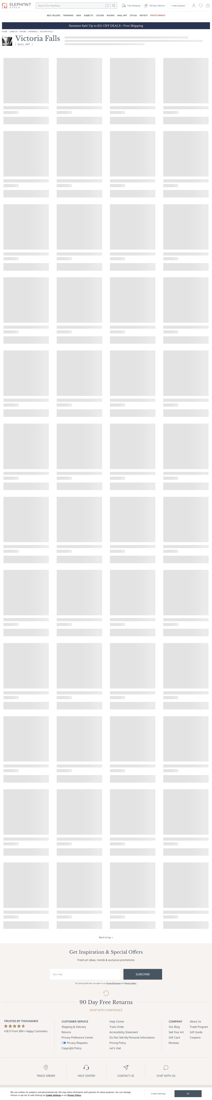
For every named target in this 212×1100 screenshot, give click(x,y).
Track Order (116, 1027)
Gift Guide (196, 1032)
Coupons (195, 1037)
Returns (66, 1032)
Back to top (105, 937)
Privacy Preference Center (77, 1037)
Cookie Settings (53, 1095)
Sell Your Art (176, 1032)
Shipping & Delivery (74, 1027)
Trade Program (199, 1027)
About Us (195, 1021)
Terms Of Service (113, 983)
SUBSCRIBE (143, 974)
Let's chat (115, 1048)
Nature (23, 31)
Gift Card (174, 1037)
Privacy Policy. (131, 983)
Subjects (13, 31)
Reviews (174, 1043)
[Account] (194, 6)
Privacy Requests (77, 1043)
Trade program (178, 5)
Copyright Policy (71, 1048)
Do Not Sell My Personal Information (132, 1037)
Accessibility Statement (123, 1032)
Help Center (116, 1021)
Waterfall (33, 31)
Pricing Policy (117, 1043)
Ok (188, 1093)
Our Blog (174, 1027)
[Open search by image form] (107, 5)
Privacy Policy (74, 1095)
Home (4, 31)
